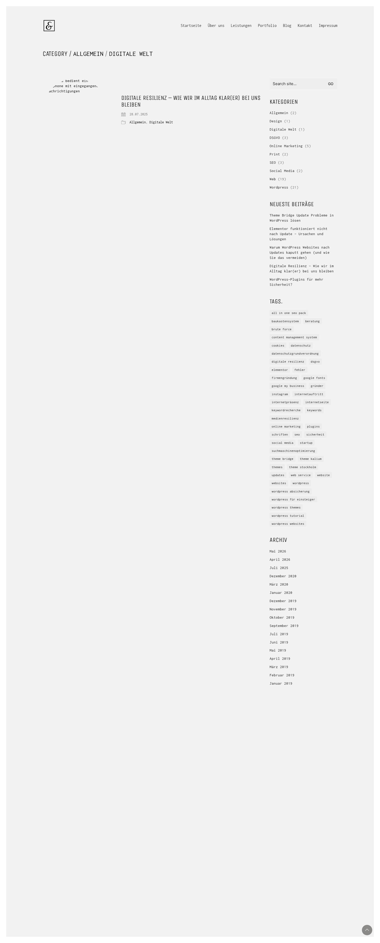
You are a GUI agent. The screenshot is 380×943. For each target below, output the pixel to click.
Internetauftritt (308, 394)
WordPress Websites (288, 523)
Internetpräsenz (285, 402)
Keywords (314, 410)
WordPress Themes (286, 507)
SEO (273, 162)
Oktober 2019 (282, 617)
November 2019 (283, 609)
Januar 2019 (281, 683)
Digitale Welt (131, 53)
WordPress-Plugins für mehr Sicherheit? (296, 282)
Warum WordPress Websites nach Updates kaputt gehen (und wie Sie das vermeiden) (300, 252)
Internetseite (317, 402)
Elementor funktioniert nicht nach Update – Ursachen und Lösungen (299, 234)
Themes (277, 467)
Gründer (317, 385)
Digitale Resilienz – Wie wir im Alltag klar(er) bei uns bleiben (191, 101)
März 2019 (279, 667)
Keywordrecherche (286, 410)
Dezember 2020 (283, 576)
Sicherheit (315, 434)
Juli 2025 (279, 568)
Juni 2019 (279, 642)
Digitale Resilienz (288, 361)
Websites (279, 483)
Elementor (280, 369)
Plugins (313, 426)
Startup (306, 442)
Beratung (312, 321)
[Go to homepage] (49, 25)
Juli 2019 (279, 634)
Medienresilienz (285, 418)
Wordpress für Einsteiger (293, 499)
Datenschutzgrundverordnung (295, 353)
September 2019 (284, 626)
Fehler (299, 369)
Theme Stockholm (302, 467)
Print (275, 154)
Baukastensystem (285, 321)
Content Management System (294, 337)
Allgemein (88, 53)
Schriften (280, 434)
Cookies (278, 345)
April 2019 (280, 658)
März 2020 (279, 584)
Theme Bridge (282, 458)
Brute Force (282, 329)
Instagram (280, 394)
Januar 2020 (281, 592)
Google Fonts (314, 377)
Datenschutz (301, 345)
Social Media (282, 171)
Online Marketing (286, 146)
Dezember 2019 (283, 601)
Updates (278, 475)
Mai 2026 (278, 551)
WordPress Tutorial (288, 515)
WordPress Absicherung (291, 491)
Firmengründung (284, 377)
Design (276, 121)
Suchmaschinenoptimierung (293, 450)
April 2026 (280, 559)
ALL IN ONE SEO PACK (289, 313)
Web (273, 179)
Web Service (301, 475)
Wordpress (279, 187)
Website (323, 475)
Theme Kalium (311, 458)
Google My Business (288, 385)
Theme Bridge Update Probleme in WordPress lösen (302, 217)
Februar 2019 (282, 675)
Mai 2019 (278, 650)
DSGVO (275, 138)
